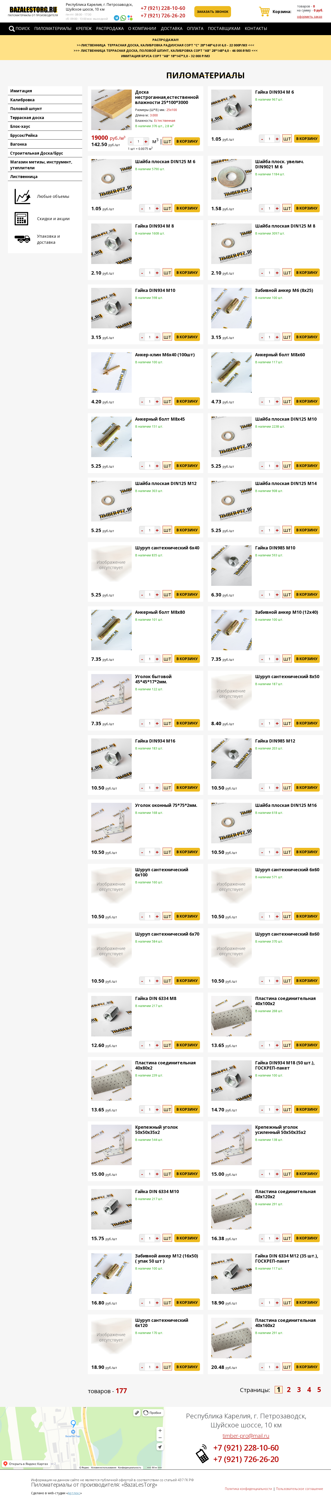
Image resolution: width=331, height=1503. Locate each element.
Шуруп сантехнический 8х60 (287, 934)
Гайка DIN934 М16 (155, 741)
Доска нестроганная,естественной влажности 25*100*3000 (167, 97)
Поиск (23, 28)
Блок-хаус (20, 126)
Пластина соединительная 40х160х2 (285, 1322)
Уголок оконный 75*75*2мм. (166, 805)
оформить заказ (309, 16)
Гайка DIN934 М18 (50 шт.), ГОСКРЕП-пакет (285, 1065)
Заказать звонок (212, 11)
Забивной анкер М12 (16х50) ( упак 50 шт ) (166, 1258)
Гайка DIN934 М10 (155, 290)
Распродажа (110, 28)
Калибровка (22, 99)
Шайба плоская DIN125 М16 (286, 805)
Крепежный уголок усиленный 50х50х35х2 (280, 1129)
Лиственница (24, 176)
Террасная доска (27, 117)
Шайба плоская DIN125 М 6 (165, 162)
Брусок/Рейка (24, 135)
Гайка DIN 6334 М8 (155, 998)
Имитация (21, 90)
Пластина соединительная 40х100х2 (285, 1001)
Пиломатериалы (52, 28)
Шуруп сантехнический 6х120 (161, 1322)
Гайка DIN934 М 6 (274, 92)
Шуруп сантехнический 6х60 (287, 870)
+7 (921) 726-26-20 (163, 15)
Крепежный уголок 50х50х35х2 (156, 1129)
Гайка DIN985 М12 (275, 741)
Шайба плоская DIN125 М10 (286, 419)
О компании (142, 28)
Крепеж (84, 28)
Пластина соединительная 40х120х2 (285, 1194)
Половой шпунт (26, 108)
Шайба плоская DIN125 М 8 (285, 226)
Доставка (171, 28)
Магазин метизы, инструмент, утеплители (41, 164)
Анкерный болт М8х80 (160, 612)
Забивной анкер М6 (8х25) (284, 290)
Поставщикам (224, 28)
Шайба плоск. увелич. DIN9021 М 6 (279, 164)
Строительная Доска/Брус (36, 153)
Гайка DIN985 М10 (275, 548)
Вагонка (18, 144)
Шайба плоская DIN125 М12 (166, 483)
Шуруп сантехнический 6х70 (167, 934)
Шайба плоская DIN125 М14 (286, 483)
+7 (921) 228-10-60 (163, 8)
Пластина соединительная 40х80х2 (165, 1065)
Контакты (256, 28)
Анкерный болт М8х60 (280, 355)
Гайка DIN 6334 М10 (157, 1191)
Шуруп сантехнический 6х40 (167, 548)
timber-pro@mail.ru (246, 1435)
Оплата (195, 28)
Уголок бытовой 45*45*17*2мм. (153, 679)
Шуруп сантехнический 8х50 (287, 676)
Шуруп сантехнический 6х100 (161, 872)
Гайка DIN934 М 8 (154, 226)
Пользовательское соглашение (299, 1489)
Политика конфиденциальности (248, 1489)
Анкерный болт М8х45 (160, 419)
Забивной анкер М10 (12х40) (286, 612)
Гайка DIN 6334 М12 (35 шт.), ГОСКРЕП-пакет (286, 1258)
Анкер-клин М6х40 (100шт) (165, 355)
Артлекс (74, 1493)
